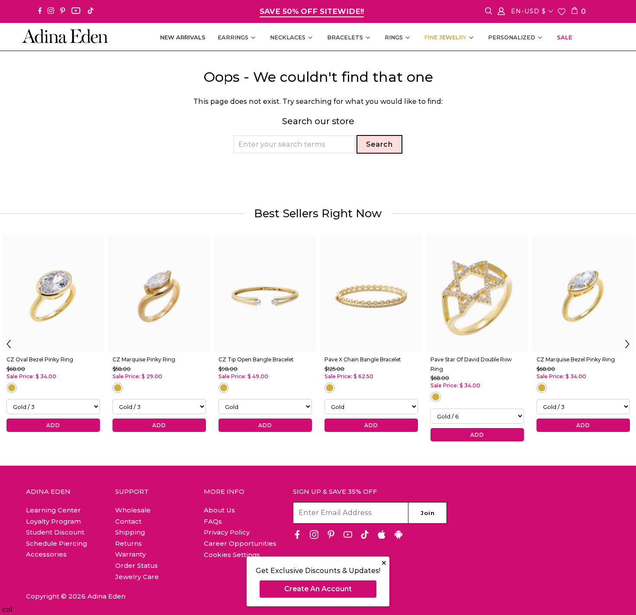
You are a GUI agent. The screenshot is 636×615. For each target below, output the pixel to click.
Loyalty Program (53, 521)
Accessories (46, 554)
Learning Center (53, 510)
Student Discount (55, 532)
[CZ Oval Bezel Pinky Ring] (53, 293)
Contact (128, 521)
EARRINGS (233, 37)
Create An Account (318, 589)
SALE (564, 37)
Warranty (130, 554)
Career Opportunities (240, 543)
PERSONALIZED (511, 37)
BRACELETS (345, 37)
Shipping (130, 532)
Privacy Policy (227, 532)
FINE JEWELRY (445, 37)
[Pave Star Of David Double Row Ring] (477, 293)
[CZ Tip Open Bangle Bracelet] (265, 293)
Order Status (136, 565)
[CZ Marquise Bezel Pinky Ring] (583, 293)
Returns (128, 543)
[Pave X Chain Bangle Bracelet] (371, 293)
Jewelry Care (137, 577)
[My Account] (501, 13)
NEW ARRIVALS (183, 37)
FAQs (213, 521)
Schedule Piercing (56, 543)
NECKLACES (287, 37)
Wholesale (133, 510)
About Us (219, 510)
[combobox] (294, 144)
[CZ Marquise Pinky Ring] (159, 293)
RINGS (394, 37)
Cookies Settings (232, 555)
